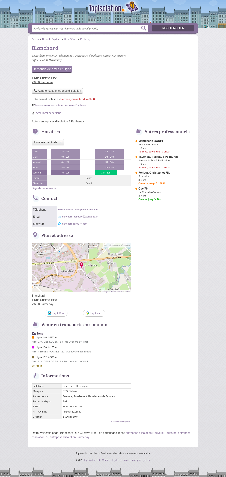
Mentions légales (110, 460)
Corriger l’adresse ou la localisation (116, 292)
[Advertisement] (164, 68)
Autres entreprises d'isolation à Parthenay (58, 121)
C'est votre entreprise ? (121, 421)
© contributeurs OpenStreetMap (117, 245)
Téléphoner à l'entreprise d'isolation (78, 209)
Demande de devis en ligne (52, 69)
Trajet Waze (58, 313)
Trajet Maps (96, 313)
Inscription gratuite (141, 460)
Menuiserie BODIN (150, 140)
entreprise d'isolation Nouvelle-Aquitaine (151, 432)
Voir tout (37, 365)
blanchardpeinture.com (74, 223)
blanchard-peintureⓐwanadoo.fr (79, 216)
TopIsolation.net (113, 12)
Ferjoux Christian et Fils (154, 172)
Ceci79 (143, 188)
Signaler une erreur (44, 188)
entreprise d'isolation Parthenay (69, 437)
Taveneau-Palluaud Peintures (158, 156)
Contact (125, 460)
